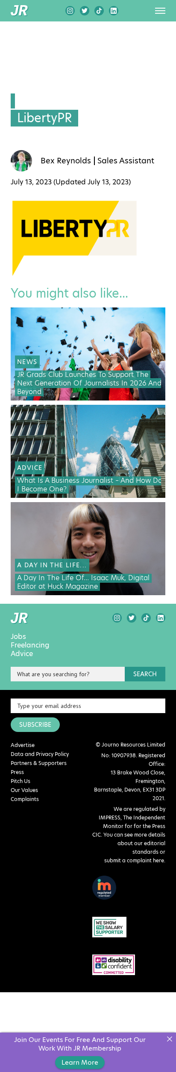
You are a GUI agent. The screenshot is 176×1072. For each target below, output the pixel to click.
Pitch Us (20, 781)
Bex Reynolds (66, 161)
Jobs (18, 636)
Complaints (25, 799)
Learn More (80, 1062)
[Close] (169, 1039)
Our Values (24, 790)
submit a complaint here (134, 860)
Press (17, 772)
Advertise (23, 745)
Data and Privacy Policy (40, 754)
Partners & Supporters (39, 763)
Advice (22, 654)
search (145, 674)
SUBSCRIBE (35, 724)
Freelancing (30, 645)
